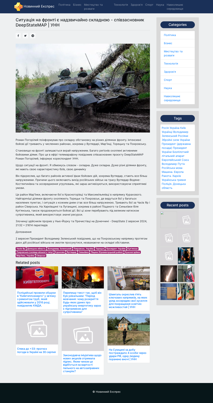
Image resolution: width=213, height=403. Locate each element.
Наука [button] (160, 4)
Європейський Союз (175, 160)
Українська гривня (174, 180)
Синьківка (84, 252)
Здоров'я (170, 71)
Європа (179, 172)
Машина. (167, 172)
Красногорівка (132, 252)
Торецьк (100, 248)
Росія (165, 128)
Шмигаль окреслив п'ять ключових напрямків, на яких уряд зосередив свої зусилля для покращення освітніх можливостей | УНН (128, 301)
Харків (176, 176)
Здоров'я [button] (137, 4)
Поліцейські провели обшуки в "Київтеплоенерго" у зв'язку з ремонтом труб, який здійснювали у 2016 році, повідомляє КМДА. (36, 299)
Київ (183, 128)
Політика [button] (64, 4)
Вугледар (71, 252)
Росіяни (183, 136)
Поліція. (167, 184)
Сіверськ (40, 255)
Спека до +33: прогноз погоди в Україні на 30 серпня (36, 350)
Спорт (168, 80)
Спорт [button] (149, 4)
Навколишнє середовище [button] (175, 6)
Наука (168, 88)
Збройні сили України (176, 140)
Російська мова (172, 168)
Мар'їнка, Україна (25, 255)
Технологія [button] (121, 4)
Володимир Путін (173, 164)
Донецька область (36, 248)
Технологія (171, 63)
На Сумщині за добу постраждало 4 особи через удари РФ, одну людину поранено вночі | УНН (127, 354)
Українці (167, 132)
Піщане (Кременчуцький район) (107, 252)
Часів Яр (20, 248)
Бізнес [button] (77, 4)
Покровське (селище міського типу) (34, 252)
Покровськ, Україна (84, 248)
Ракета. (167, 176)
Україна (174, 128)
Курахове (60, 252)
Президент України (115, 248)
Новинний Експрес (38, 6)
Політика (170, 35)
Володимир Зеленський (59, 248)
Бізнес (168, 43)
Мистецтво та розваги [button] (93, 6)
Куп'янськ (132, 248)
